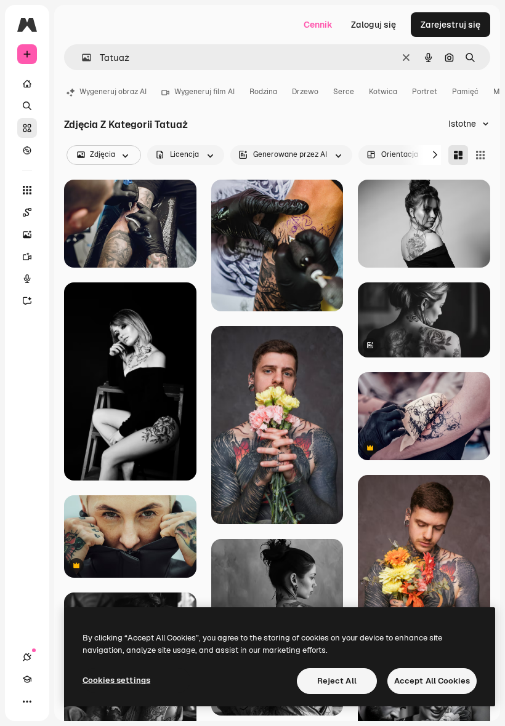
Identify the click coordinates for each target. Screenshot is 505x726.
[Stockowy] (27, 128)
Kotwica (383, 92)
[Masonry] (458, 155)
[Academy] (27, 679)
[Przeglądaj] (27, 150)
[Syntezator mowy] (27, 279)
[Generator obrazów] (27, 234)
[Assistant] (27, 301)
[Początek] (27, 84)
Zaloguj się (373, 24)
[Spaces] (27, 212)
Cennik (318, 24)
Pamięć (465, 92)
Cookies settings (116, 680)
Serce (343, 92)
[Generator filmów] (27, 256)
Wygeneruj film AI (204, 92)
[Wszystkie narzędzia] (27, 190)
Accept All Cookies (432, 681)
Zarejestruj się (450, 24)
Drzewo (305, 92)
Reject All (337, 681)
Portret (424, 92)
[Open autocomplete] (82, 57)
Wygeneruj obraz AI (113, 92)
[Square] (480, 155)
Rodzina (263, 92)
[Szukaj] (27, 106)
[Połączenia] (27, 657)
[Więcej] (27, 701)
